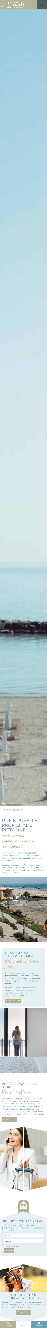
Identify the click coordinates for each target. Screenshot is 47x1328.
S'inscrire (9, 1251)
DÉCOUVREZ (11, 1001)
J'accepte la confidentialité (13, 1246)
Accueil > (7, 810)
